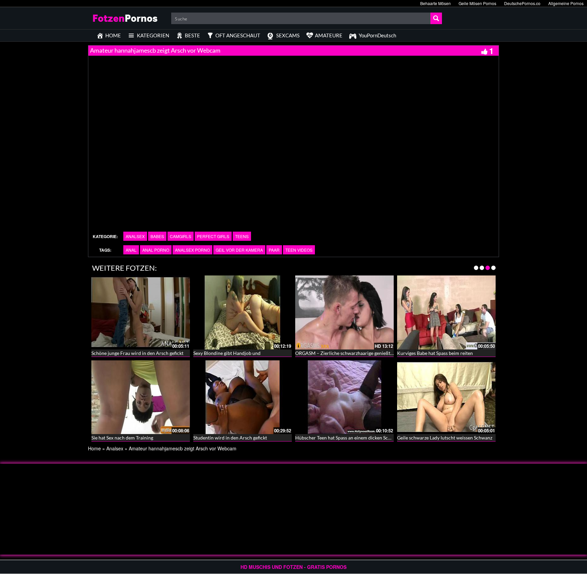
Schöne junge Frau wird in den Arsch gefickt (137, 353)
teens (242, 236)
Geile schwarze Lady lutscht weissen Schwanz (444, 438)
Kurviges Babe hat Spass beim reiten (435, 353)
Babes (157, 236)
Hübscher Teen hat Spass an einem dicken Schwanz (348, 438)
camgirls (180, 236)
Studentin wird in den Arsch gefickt (230, 438)
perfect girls (213, 236)
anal (131, 250)
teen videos (299, 250)
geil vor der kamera (239, 250)
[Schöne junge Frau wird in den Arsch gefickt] (140, 311)
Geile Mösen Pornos (477, 3)
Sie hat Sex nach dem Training (122, 438)
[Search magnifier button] (436, 18)
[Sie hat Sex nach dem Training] (140, 396)
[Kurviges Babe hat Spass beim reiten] (446, 311)
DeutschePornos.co (522, 3)
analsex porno (192, 250)
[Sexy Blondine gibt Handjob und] (242, 311)
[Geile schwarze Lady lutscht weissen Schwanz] (446, 396)
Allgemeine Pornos (566, 3)
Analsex (135, 236)
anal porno (155, 250)
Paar (274, 250)
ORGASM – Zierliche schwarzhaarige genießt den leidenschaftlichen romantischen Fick (387, 353)
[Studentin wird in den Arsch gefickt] (242, 396)
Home (94, 448)
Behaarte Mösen (435, 3)
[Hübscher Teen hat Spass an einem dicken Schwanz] (344, 396)
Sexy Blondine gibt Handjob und (227, 353)
